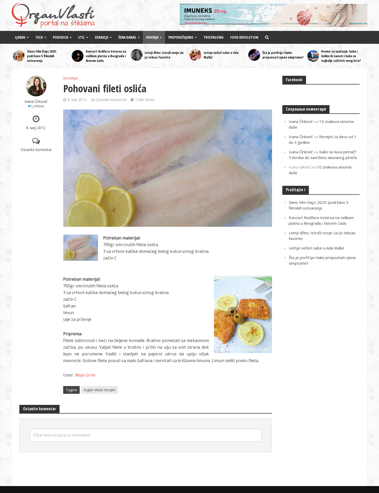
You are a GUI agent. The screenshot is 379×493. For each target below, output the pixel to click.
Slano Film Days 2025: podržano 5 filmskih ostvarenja (41, 56)
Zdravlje (101, 37)
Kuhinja (152, 37)
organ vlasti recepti (99, 389)
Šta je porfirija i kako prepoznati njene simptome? (282, 55)
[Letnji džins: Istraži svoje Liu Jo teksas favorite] (136, 55)
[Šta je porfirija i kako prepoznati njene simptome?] (254, 55)
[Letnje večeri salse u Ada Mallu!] (195, 55)
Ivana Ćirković (36, 101)
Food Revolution (244, 37)
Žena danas (127, 37)
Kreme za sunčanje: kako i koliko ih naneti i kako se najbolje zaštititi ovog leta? (341, 56)
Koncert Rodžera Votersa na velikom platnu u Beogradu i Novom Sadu (106, 56)
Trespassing (213, 37)
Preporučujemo (180, 37)
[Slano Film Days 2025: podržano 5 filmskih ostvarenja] (18, 56)
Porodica (60, 37)
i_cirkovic (37, 106)
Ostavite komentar (36, 149)
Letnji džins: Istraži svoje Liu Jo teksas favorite (164, 55)
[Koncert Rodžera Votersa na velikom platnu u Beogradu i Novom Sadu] (77, 56)
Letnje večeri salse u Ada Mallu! (221, 55)
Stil (81, 37)
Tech (39, 37)
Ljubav (20, 37)
